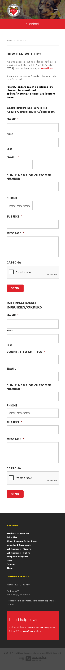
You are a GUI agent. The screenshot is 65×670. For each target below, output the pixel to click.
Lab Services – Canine (19, 548)
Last (9, 149)
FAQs (9, 560)
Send (15, 288)
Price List (12, 537)
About (10, 568)
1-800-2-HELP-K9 (37, 627)
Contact (11, 564)
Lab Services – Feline (19, 552)
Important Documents (19, 545)
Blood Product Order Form (22, 541)
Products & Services (18, 533)
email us (47, 68)
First (10, 134)
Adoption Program (17, 556)
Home (10, 40)
